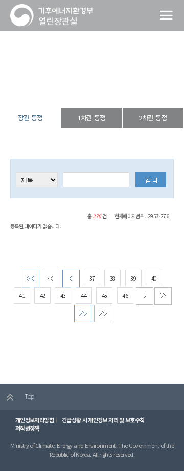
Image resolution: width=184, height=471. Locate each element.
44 (83, 295)
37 (92, 278)
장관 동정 (120, 89)
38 (113, 278)
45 (104, 295)
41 (22, 295)
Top (28, 396)
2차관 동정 (153, 117)
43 (63, 295)
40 (154, 278)
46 (125, 295)
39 (133, 278)
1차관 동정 (92, 117)
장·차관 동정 (89, 89)
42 (42, 295)
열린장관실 (57, 89)
